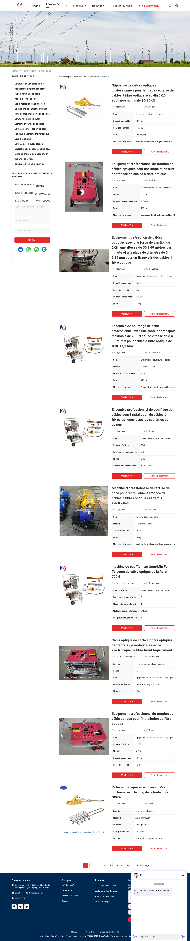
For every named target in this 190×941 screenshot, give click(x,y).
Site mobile (90, 932)
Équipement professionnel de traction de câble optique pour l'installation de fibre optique (142, 719)
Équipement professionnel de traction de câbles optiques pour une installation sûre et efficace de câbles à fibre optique (143, 169)
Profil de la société (68, 885)
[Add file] (135, 936)
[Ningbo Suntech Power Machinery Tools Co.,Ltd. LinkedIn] (26, 906)
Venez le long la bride (25, 98)
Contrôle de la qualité (70, 896)
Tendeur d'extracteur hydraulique (31, 134)
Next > (119, 865)
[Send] (183, 936)
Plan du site (75, 932)
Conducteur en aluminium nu (29, 164)
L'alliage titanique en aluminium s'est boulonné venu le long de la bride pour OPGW (140, 792)
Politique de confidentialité (109, 932)
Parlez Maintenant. (159, 151)
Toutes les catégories (103, 902)
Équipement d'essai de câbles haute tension (32, 149)
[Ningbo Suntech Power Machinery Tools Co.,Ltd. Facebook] (14, 906)
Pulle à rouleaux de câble (27, 93)
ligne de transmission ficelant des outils (32, 114)
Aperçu (15, 71)
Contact (32, 240)
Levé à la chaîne (22, 139)
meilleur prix (127, 151)
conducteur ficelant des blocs (30, 88)
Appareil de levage (24, 159)
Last (129, 865)
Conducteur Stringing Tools (29, 83)
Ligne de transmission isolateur (31, 154)
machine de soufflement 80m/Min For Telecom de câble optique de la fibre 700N (140, 572)
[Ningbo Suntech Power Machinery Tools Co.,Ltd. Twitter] (20, 906)
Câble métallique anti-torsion (29, 103)
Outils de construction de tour (30, 129)
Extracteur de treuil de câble (29, 124)
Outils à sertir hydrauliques (28, 144)
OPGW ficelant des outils (27, 119)
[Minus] (183, 875)
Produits (24, 71)
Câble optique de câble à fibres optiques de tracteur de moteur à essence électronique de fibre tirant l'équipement (142, 645)
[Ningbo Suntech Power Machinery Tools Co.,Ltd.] (19, 5)
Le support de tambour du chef (30, 109)
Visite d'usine (67, 890)
